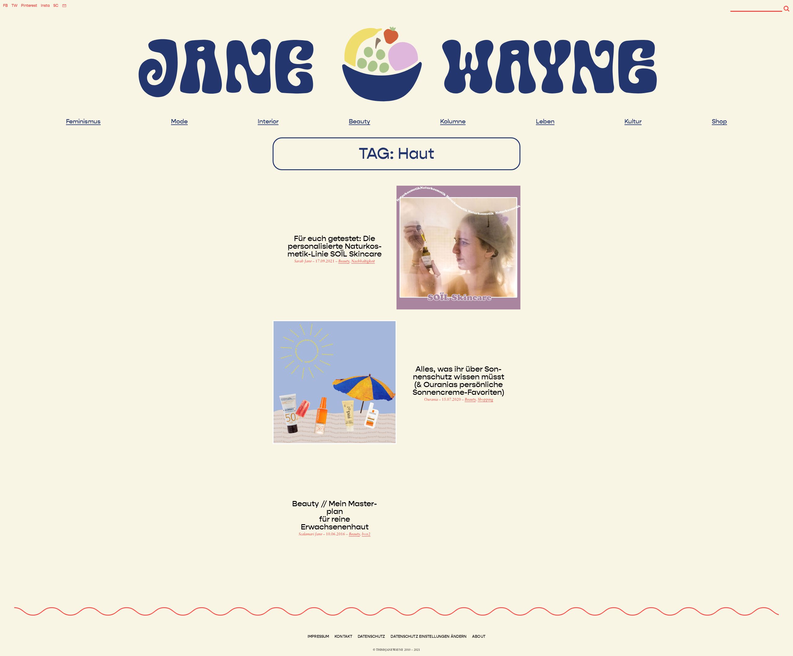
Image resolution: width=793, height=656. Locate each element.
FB (5, 5)
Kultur (633, 121)
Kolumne (453, 121)
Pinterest (29, 5)
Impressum (318, 636)
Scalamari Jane (311, 534)
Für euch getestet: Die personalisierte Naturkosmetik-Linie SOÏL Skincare (334, 246)
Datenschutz (371, 636)
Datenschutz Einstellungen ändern (429, 636)
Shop (719, 121)
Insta (45, 5)
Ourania (431, 400)
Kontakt (343, 636)
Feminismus (83, 121)
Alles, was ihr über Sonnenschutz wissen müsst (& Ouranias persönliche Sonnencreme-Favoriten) (458, 380)
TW (14, 5)
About (478, 636)
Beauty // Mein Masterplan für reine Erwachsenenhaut (334, 515)
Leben (545, 121)
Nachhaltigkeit (363, 261)
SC (55, 5)
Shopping (485, 400)
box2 (366, 534)
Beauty (359, 121)
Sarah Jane (303, 261)
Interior (268, 121)
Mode (179, 121)
